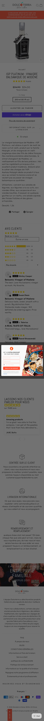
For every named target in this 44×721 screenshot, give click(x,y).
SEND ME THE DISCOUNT (11, 368)
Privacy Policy (5, 373)
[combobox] (5, 364)
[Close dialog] (41, 346)
